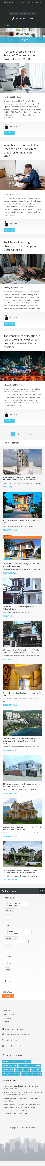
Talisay (38, 1073)
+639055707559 (24, 18)
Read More (9, 133)
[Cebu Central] (19, 933)
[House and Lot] (17, 905)
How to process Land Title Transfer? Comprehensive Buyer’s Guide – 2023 (20, 55)
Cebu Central (25, 1061)
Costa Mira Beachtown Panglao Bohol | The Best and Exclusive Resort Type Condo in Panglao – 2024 (21, 741)
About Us (7, 1011)
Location (8, 926)
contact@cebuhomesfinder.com (29, 2)
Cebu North (24, 1065)
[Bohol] (19, 931)
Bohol (6, 1061)
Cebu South (35, 1065)
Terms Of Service (9, 1014)
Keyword (8, 981)
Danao (19, 1069)
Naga (17, 1073)
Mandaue (36, 1069)
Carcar (14, 1061)
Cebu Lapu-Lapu (10, 1065)
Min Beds (8, 957)
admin (15, 126)
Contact (6, 1022)
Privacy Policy (8, 1018)
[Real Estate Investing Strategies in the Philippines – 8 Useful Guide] (22, 269)
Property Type (10, 897)
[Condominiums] (17, 903)
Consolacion (8, 1069)
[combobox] (9, 910)
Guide (19, 97)
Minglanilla (8, 1073)
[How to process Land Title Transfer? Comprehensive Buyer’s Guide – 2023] (22, 78)
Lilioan (27, 1069)
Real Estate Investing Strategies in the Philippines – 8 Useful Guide (22, 246)
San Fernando (28, 1073)
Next (30, 434)
